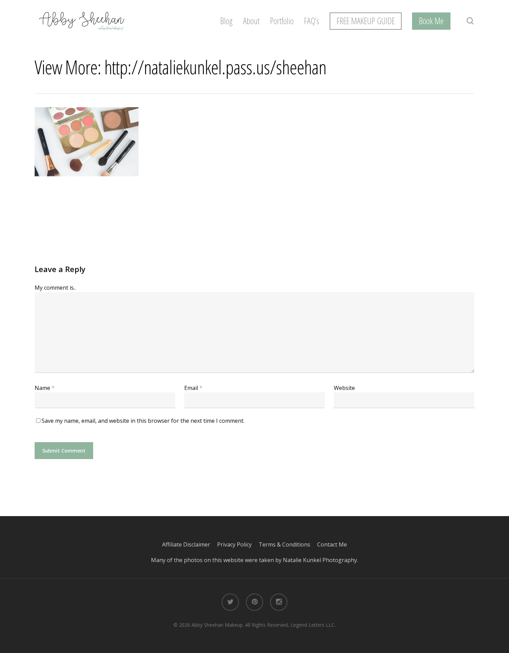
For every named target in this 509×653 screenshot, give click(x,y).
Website (344, 388)
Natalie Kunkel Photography (320, 560)
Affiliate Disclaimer (189, 544)
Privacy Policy (238, 544)
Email (193, 388)
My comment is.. (55, 287)
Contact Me (332, 544)
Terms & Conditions (288, 544)
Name (45, 388)
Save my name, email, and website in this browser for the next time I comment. (143, 421)
